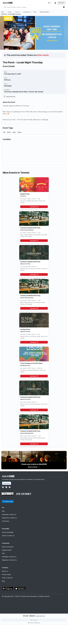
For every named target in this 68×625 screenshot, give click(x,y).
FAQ (3, 511)
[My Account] (55, 2)
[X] (6, 487)
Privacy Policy (6, 574)
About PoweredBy (7, 532)
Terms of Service (7, 578)
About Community (7, 547)
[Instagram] (3, 487)
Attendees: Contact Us (9, 514)
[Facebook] (10, 487)
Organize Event (7, 550)
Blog (3, 581)
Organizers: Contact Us (9, 518)
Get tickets (33, 206)
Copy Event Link (10, 96)
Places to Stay (9, 501)
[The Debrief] (24, 494)
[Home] (8, 476)
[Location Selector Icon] (63, 7)
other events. (43, 55)
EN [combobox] (49, 3)
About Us (5, 571)
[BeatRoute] (8, 493)
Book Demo (61, 2)
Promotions (5, 521)
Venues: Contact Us (8, 535)
